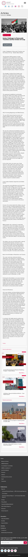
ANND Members (4, 463)
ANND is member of (5, 468)
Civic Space (4, 493)
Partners (3, 472)
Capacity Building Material (7, 504)
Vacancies (3, 481)
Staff (2, 479)
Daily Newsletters (5, 518)
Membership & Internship (6, 532)
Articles (3, 499)
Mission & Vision (5, 461)
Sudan (4, 343)
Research (3, 508)
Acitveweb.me (17, 555)
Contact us (3, 530)
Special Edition (4, 523)
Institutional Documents (6, 476)
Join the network (5, 470)
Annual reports (4, 510)
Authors (3, 474)
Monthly (3, 520)
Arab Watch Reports (6, 506)
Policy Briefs (4, 502)
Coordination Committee (7, 465)
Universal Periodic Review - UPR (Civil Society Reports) (14, 491)
